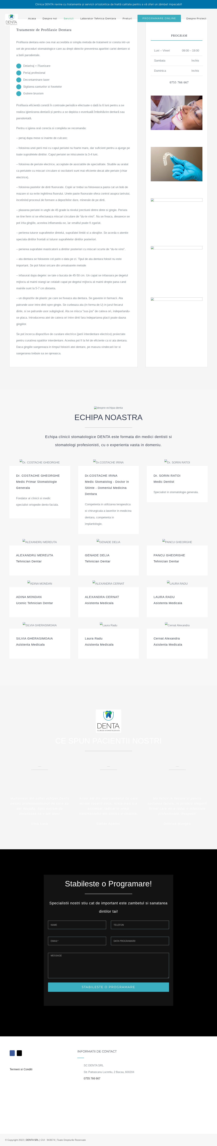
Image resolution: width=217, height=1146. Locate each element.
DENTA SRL (32, 1140)
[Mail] (19, 1053)
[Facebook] (12, 1053)
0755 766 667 (92, 1078)
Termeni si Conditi (21, 1069)
